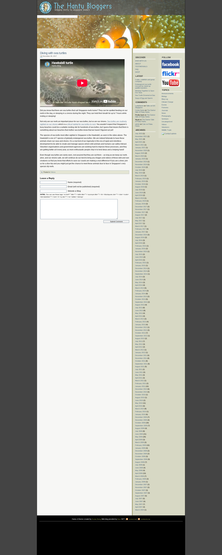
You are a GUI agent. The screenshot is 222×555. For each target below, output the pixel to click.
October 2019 (140, 167)
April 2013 (138, 316)
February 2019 (140, 178)
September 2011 (141, 364)
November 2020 (141, 150)
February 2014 (140, 291)
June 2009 (139, 434)
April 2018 (138, 195)
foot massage (69, 524)
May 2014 (138, 282)
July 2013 (138, 308)
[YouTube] (171, 79)
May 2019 (138, 173)
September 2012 (141, 336)
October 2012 (140, 333)
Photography (166, 116)
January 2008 (140, 482)
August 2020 (139, 153)
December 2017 (141, 207)
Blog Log (165, 99)
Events (164, 105)
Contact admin (170, 134)
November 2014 (141, 271)
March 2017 (139, 226)
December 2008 (141, 451)
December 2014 (141, 268)
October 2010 (140, 395)
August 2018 (139, 187)
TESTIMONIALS (141, 66)
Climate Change (167, 102)
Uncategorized (167, 121)
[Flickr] (171, 70)
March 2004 (139, 510)
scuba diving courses (60, 522)
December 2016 (141, 235)
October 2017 (140, 212)
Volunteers (165, 127)
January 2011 (140, 386)
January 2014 (140, 293)
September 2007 (141, 493)
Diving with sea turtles (53, 53)
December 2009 (141, 417)
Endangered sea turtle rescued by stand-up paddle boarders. (143, 86)
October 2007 (140, 490)
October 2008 (140, 456)
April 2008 (138, 473)
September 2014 (141, 274)
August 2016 (139, 237)
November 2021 (141, 136)
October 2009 (140, 423)
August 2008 (139, 462)
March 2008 (139, 476)
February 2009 (140, 445)
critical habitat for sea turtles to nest (81, 124)
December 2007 (141, 484)
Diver (119, 519)
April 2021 (138, 142)
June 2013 (139, 310)
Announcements (168, 93)
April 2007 (138, 507)
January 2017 (140, 232)
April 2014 (138, 285)
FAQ (136, 69)
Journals (165, 110)
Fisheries (165, 107)
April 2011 (138, 378)
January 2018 (140, 204)
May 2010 (138, 403)
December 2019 (141, 161)
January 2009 (140, 448)
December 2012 (141, 327)
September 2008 (141, 459)
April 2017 (138, 223)
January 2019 (140, 181)
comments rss (145, 519)
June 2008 (139, 468)
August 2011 (139, 366)
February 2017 (140, 229)
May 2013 (138, 313)
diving (43, 524)
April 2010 (138, 406)
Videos (53, 172)
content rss (132, 519)
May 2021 (138, 139)
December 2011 (141, 355)
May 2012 (138, 344)
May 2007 (138, 504)
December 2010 (141, 389)
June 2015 (139, 257)
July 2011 (138, 369)
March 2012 (139, 350)
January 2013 (140, 324)
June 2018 (139, 192)
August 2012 (139, 338)
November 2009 (141, 420)
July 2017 (138, 218)
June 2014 (139, 279)
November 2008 (141, 454)
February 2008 (140, 479)
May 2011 (138, 375)
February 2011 (140, 383)
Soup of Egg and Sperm (144, 98)
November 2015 (141, 251)
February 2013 (140, 322)
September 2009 (141, 425)
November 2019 (141, 164)
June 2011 (139, 372)
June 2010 (139, 400)
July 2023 (138, 133)
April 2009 (138, 440)
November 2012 (141, 330)
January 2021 (140, 147)
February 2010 (140, 411)
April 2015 (138, 260)
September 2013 (141, 302)
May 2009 (138, 437)
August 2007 (139, 496)
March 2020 (139, 156)
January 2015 (140, 265)
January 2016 (140, 248)
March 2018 (139, 198)
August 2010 (139, 397)
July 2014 (138, 277)
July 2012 (138, 341)
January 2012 (140, 352)
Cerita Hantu (139, 110)
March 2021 (139, 145)
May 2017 (138, 221)
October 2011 (140, 361)
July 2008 (138, 465)
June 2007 (139, 501)
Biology (164, 96)
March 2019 (139, 176)
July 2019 (138, 170)
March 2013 (139, 319)
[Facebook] (171, 61)
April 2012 (138, 347)
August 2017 (139, 215)
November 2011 (141, 358)
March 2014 (139, 288)
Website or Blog (74, 191)
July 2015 (138, 254)
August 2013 (139, 305)
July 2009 (138, 431)
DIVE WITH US (140, 61)
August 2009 (139, 428)
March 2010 (139, 409)
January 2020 (140, 159)
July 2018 (138, 190)
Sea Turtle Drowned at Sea (145, 95)
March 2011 (139, 380)
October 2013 (140, 299)
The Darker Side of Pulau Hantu (145, 111)
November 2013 (141, 296)
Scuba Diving (96, 519)
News (164, 113)
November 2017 (141, 209)
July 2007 (138, 498)
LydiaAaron (139, 106)
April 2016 (138, 243)
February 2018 (140, 201)
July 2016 (138, 240)
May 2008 (138, 470)
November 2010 (141, 392)
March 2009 (139, 442)
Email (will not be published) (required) (84, 187)
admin (137, 124)
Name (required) (74, 182)
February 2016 (140, 246)
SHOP (137, 72)
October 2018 (140, 184)
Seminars (165, 119)
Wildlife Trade (166, 130)
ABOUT (138, 64)
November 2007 (141, 487)
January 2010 (140, 414)
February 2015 (140, 263)
